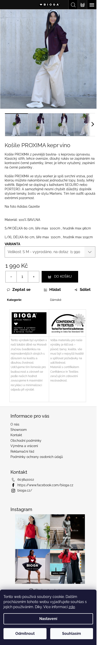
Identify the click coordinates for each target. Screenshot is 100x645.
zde (72, 607)
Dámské (55, 300)
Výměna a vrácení (24, 446)
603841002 (25, 479)
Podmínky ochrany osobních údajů (36, 457)
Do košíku (63, 276)
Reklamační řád (22, 451)
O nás (14, 424)
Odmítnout (25, 633)
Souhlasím (71, 633)
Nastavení (48, 618)
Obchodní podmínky (25, 440)
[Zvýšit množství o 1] (33, 276)
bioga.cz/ (24, 490)
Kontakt (16, 435)
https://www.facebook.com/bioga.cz (45, 485)
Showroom (18, 430)
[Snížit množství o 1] (11, 276)
